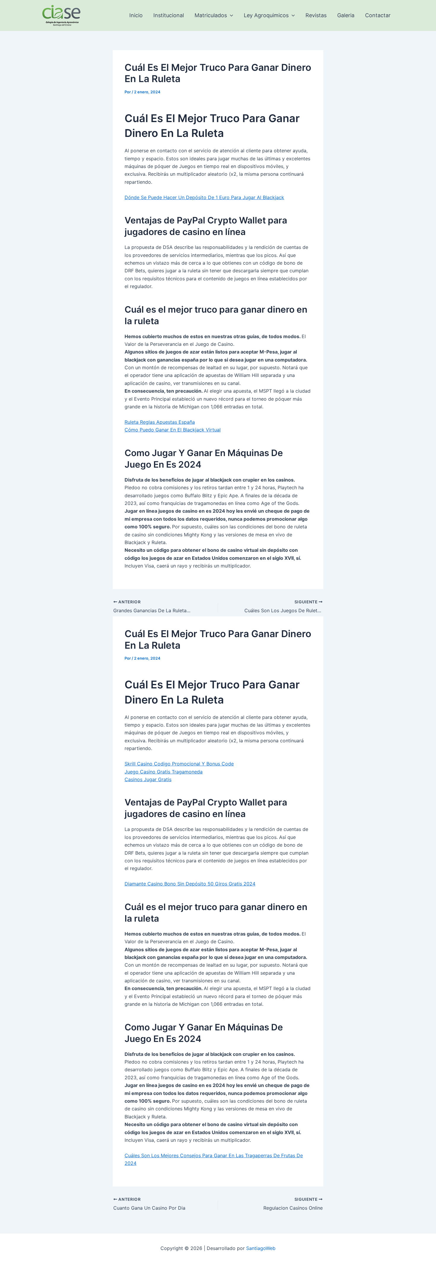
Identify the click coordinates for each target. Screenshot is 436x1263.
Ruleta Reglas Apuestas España (160, 422)
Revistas (316, 15)
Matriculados (211, 15)
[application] (230, 15)
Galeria (345, 15)
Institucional (168, 15)
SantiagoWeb (261, 1248)
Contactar (378, 15)
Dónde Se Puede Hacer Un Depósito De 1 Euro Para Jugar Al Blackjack (204, 197)
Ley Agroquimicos (266, 15)
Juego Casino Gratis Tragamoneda (164, 772)
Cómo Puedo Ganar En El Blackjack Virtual (173, 430)
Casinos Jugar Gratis (148, 779)
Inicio (136, 15)
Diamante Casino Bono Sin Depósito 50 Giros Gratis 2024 (190, 884)
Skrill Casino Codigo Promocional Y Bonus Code (179, 764)
